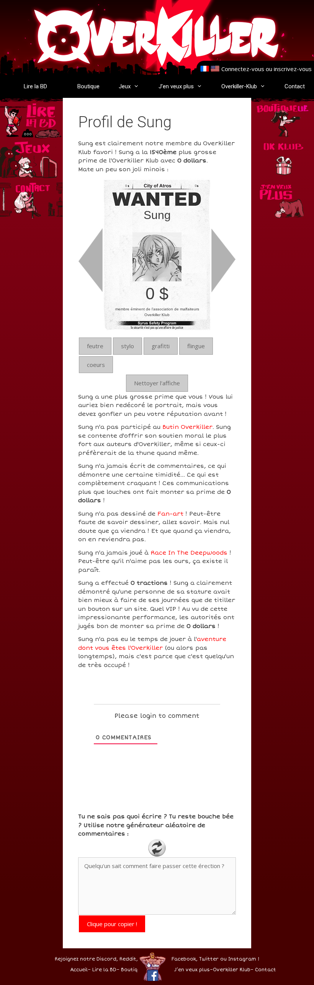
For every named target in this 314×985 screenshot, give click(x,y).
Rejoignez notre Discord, (86, 959)
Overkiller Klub (231, 970)
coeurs (96, 364)
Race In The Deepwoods (188, 552)
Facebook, (185, 959)
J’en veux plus (176, 86)
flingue (196, 346)
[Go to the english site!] (215, 69)
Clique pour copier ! (112, 924)
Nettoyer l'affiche (157, 383)
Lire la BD (35, 86)
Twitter (209, 959)
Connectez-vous (242, 69)
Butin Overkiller (187, 427)
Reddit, (128, 959)
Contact (295, 86)
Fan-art (170, 513)
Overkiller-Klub (239, 86)
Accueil (79, 970)
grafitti (161, 346)
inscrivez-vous (293, 69)
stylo (127, 346)
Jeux (125, 86)
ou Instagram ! (239, 959)
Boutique (88, 86)
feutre (95, 346)
